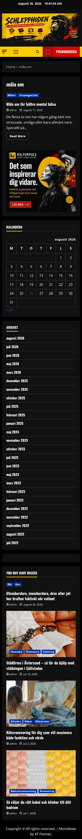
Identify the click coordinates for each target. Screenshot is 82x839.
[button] (4, 51)
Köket (28, 721)
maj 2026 (12, 363)
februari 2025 (15, 414)
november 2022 (17, 517)
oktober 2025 (15, 397)
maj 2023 (12, 474)
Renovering (47, 791)
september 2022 (17, 525)
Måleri (12, 95)
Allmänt (16, 721)
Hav (17, 584)
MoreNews (67, 828)
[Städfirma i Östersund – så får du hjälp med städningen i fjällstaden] (41, 634)
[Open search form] (37, 52)
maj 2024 (12, 431)
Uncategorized (28, 95)
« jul (9, 309)
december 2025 (17, 380)
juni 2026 (12, 355)
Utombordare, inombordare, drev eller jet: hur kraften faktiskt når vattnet (38, 596)
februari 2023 (15, 491)
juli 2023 (12, 457)
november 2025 (17, 389)
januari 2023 (14, 500)
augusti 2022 (15, 534)
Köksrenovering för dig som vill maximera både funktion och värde (39, 735)
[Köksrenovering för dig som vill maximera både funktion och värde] (41, 704)
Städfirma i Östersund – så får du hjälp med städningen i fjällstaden (40, 665)
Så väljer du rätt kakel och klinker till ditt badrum (38, 804)
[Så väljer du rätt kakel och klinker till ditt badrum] (41, 773)
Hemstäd (16, 651)
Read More (19, 137)
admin (13, 110)
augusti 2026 (15, 338)
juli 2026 (12, 346)
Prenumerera (66, 51)
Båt (10, 584)
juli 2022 (12, 542)
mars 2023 (13, 482)
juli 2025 (12, 406)
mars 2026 (13, 372)
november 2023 (17, 440)
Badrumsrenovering (23, 791)
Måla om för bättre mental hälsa (31, 104)
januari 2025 (14, 423)
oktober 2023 (15, 448)
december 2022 (17, 508)
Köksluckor (42, 721)
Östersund (32, 651)
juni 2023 (12, 465)
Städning (48, 651)
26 (31, 293)
